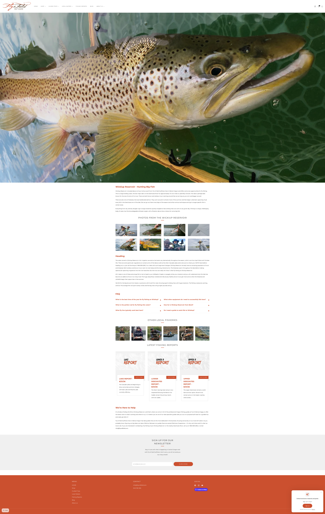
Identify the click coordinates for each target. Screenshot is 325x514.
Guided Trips (53, 6)
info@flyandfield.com (140, 485)
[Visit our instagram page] (200, 485)
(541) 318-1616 (137, 488)
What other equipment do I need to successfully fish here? (186, 300)
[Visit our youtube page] (203, 485)
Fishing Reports (81, 6)
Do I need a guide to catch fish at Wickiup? (186, 310)
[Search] (321, 7)
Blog (92, 6)
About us (100, 6)
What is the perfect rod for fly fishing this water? (138, 305)
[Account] (315, 6)
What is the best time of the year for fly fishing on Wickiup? (138, 300)
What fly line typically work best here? (138, 310)
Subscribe (183, 464)
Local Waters (66, 6)
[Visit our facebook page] (196, 485)
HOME (36, 6)
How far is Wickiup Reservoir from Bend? (186, 305)
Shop (42, 6)
